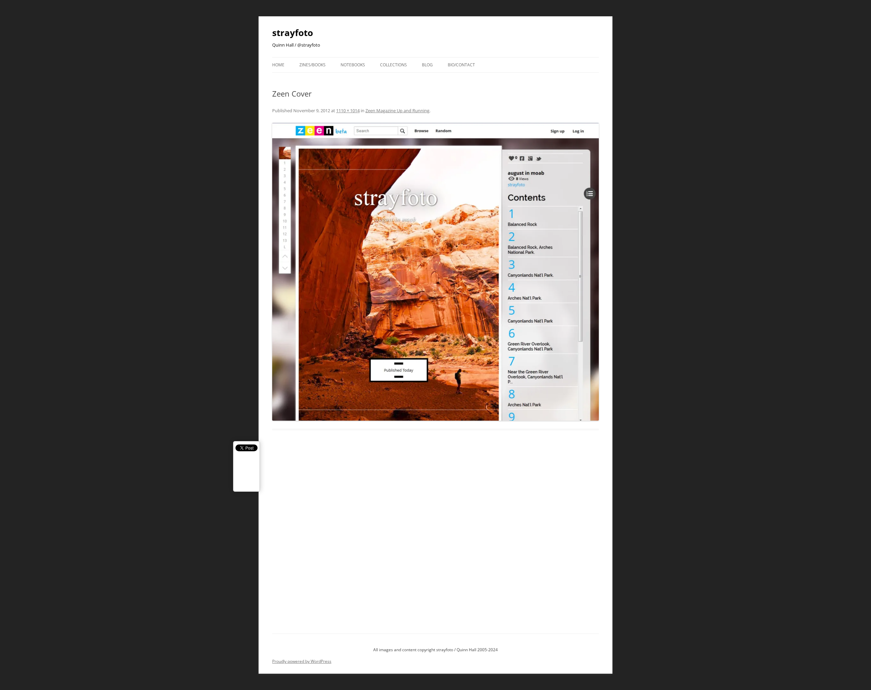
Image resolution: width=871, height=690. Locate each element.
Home (278, 65)
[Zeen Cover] (435, 272)
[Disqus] (435, 540)
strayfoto (292, 33)
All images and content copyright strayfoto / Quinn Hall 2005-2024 (435, 650)
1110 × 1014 (348, 110)
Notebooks (353, 65)
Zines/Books (312, 65)
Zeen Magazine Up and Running (397, 110)
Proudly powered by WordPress (301, 661)
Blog (427, 65)
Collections (393, 65)
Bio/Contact (461, 65)
